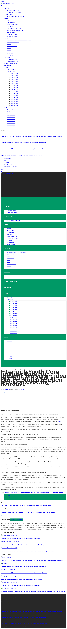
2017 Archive (14, 91)
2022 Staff (11, 117)
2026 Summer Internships (11, 166)
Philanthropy (12, 34)
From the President (14, 28)
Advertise (6, 162)
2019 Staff (11, 123)
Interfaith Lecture (14, 12)
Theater (10, 54)
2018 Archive (14, 87)
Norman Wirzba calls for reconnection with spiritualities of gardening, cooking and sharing (27, 551)
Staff (6, 107)
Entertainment (9, 14)
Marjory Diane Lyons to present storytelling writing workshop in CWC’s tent (28, 512)
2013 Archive (14, 99)
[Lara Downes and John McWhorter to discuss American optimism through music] (8, 569)
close (2, 1)
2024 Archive (14, 77)
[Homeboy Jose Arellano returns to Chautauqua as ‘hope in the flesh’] (10, 535)
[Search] (1, 171)
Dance (9, 44)
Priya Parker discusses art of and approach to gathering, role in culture (21, 155)
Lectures (7, 8)
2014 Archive (14, 97)
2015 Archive (14, 95)
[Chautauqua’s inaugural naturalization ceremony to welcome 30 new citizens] (5, 563)
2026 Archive (14, 73)
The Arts (7, 38)
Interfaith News (13, 59)
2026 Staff (11, 109)
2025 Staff (11, 111)
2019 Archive (14, 85)
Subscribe (6, 160)
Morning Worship (13, 61)
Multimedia (8, 65)
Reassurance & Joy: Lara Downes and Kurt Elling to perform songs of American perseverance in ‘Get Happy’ (32, 136)
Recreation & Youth (11, 63)
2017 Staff (11, 127)
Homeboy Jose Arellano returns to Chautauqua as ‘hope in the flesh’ (20, 538)
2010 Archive (14, 105)
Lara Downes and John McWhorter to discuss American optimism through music (24, 148)
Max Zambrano (6, 389)
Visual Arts (11, 55)
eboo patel (9, 492)
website (59, 421)
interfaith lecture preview (35, 492)
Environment (11, 22)
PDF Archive (11, 71)
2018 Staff (11, 125)
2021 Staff (11, 119)
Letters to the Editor (15, 30)
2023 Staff (11, 115)
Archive (6, 67)
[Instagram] (2, 5)
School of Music (13, 52)
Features (10, 26)
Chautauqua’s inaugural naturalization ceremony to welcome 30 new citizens (23, 142)
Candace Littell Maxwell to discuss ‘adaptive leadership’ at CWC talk (26, 505)
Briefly (9, 20)
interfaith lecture (19, 492)
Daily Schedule (12, 24)
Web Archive (11, 69)
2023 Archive (14, 79)
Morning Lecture (13, 10)
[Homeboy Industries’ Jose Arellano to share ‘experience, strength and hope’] (10, 541)
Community (8, 18)
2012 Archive (14, 101)
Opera (9, 50)
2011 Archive (14, 103)
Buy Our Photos (8, 164)
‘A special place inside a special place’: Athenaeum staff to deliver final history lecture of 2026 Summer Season (33, 591)
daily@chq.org (5, 601)
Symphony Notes (13, 42)
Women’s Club (12, 36)
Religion (7, 57)
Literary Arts (12, 46)
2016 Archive (14, 93)
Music (9, 48)
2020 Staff (11, 121)
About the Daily (8, 158)
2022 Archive (14, 81)
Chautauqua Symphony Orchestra (19, 40)
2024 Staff (11, 113)
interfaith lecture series (54, 492)
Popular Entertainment (15, 16)
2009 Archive (14, 89)
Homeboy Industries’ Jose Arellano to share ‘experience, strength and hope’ (23, 544)
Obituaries (11, 32)
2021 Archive (14, 83)
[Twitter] (1, 5)
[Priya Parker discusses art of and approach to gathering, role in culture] (10, 576)
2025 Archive (14, 75)
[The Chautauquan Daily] (7, 3)
